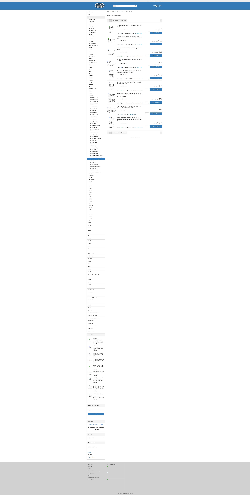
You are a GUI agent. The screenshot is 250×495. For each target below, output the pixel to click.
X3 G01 (90, 190)
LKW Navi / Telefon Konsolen (93, 318)
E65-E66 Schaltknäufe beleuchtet (96, 155)
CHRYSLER (90, 222)
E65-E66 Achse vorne (94, 105)
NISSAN (89, 261)
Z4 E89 (90, 216)
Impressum (90, 466)
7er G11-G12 (91, 175)
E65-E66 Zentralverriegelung (95, 172)
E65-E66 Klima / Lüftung (94, 134)
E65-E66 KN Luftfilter (94, 136)
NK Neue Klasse (92, 26)
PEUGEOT (90, 266)
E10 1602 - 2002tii (92, 32)
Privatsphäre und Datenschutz (93, 477)
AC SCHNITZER (92, 21)
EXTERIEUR (90, 307)
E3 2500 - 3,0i (91, 28)
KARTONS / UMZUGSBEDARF (93, 312)
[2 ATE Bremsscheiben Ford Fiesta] (96, 424)
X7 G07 (90, 209)
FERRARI (89, 230)
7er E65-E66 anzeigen (94, 97)
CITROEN (89, 225)
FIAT (89, 232)
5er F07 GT (91, 77)
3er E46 (90, 52)
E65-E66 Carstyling (93, 116)
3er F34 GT (91, 58)
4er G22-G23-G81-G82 (93, 65)
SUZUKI (89, 281)
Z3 (89, 212)
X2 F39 (90, 185)
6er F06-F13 (91, 86)
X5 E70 (90, 198)
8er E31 (90, 177)
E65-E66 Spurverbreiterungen (95, 166)
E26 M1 (90, 34)
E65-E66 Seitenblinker (94, 162)
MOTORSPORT (91, 320)
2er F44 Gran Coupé (92, 43)
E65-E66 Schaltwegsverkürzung (96, 157)
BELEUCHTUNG (91, 300)
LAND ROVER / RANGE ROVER (93, 274)
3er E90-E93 (91, 54)
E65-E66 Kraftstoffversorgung (95, 138)
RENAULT (90, 271)
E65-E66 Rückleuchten (94, 151)
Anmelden (96, 414)
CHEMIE (89, 305)
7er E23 (90, 90)
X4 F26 (90, 192)
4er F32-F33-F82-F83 (93, 62)
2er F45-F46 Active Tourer (93, 45)
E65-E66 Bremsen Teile (94, 114)
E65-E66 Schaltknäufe (94, 153)
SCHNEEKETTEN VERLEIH (93, 325)
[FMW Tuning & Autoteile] (99, 6)
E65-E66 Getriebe (93, 123)
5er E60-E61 (91, 75)
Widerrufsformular (91, 473)
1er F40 (90, 39)
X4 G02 (90, 194)
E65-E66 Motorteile (93, 149)
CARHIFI (89, 302)
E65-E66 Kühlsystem (93, 140)
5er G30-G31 (91, 80)
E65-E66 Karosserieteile (94, 132)
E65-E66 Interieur (93, 131)
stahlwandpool (91, 457)
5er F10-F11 (91, 78)
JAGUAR (89, 243)
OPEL (89, 263)
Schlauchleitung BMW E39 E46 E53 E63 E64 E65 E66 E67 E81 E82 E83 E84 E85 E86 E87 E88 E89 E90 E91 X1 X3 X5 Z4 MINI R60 (130, 95)
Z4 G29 (90, 218)
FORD (89, 235)
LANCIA (89, 248)
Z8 (89, 220)
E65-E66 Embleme (93, 119)
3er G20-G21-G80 (92, 60)
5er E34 (90, 71)
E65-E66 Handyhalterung (94, 127)
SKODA (89, 279)
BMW (89, 17)
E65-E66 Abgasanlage (94, 99)
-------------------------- (91, 292)
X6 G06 (90, 207)
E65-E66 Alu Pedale (93, 108)
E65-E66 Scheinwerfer (94, 160)
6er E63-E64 (91, 84)
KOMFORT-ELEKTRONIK (92, 315)
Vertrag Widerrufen (91, 479)
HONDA (89, 238)
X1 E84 (90, 181)
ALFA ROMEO (90, 12)
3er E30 (90, 49)
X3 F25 (90, 188)
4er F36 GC (91, 64)
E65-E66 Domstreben (94, 118)
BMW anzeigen (92, 19)
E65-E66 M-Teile (93, 145)
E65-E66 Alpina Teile (93, 106)
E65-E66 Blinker (93, 110)
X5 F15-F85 (91, 199)
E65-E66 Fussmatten (94, 121)
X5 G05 (90, 201)
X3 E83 (90, 186)
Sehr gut (89, 452)
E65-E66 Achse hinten (94, 103)
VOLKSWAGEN (91, 289)
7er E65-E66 (91, 95)
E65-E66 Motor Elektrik (94, 147)
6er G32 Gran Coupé (92, 88)
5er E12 (90, 67)
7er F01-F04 (91, 173)
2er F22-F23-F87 (92, 41)
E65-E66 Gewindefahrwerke (95, 125)
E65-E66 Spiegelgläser (94, 164)
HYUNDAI (89, 240)
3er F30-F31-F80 (92, 56)
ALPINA (90, 23)
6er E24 (90, 82)
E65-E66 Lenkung (93, 144)
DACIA (89, 227)
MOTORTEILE (90, 323)
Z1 (89, 211)
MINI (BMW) (90, 256)
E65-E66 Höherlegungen (94, 129)
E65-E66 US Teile (93, 168)
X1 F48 (90, 183)
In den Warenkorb (156, 32)
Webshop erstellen (120, 493)
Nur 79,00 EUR (96, 429)
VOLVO (89, 287)
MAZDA (89, 251)
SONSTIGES (90, 328)
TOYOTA (89, 284)
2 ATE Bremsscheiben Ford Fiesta (96, 427)
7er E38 (90, 93)
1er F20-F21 (91, 37)
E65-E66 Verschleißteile (94, 170)
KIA (88, 245)
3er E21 (90, 47)
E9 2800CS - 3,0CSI (92, 30)
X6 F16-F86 (91, 205)
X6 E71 (90, 203)
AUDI (89, 14)
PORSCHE (90, 269)
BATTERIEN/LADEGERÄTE (93, 297)
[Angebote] (103, 421)
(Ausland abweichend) (139, 33)
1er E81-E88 (91, 36)
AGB (89, 475)
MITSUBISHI (90, 258)
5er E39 (90, 73)
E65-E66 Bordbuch (93, 112)
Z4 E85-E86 (91, 214)
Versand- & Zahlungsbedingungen (94, 470)
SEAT (89, 276)
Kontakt (89, 468)
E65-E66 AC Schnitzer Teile (95, 101)
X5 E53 (90, 196)
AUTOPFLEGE (90, 294)
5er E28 (90, 69)
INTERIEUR (90, 310)
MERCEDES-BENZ (91, 253)
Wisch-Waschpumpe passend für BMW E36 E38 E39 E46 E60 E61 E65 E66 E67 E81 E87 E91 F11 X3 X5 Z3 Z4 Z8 (129, 119)
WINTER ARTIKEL (91, 330)
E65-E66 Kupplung (93, 142)
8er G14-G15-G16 (92, 179)
